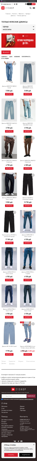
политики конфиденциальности (26, 399)
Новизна (4, 56)
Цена (10, 56)
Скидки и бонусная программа (7, 435)
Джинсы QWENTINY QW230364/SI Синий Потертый (28, 87)
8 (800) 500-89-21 (7, 4)
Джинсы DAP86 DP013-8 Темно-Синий (9, 272)
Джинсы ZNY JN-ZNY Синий (9, 346)
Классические (30, 361)
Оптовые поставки (6, 410)
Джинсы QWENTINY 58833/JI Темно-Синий (9, 198)
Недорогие (12, 361)
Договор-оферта (6, 433)
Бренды (22, 408)
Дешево (3, 363)
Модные (20, 361)
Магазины (4, 406)
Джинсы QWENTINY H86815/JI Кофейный (27, 161)
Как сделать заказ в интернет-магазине (7, 426)
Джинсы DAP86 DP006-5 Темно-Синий (9, 310)
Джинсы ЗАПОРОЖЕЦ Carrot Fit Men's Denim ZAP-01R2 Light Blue (27, 347)
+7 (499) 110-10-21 (25, 423)
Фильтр (6, 52)
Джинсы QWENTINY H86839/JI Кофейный (9, 161)
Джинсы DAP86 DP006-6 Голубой (28, 272)
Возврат (3, 421)
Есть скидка (5, 58)
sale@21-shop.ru (24, 427)
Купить (9, 94)
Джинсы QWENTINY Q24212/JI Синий (9, 124)
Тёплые (3, 361)
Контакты (4, 423)
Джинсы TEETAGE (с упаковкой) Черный (28, 198)
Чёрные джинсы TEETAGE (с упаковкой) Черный (9, 235)
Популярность (26, 56)
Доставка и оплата (6, 419)
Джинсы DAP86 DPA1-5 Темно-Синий (28, 235)
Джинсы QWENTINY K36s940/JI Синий (28, 124)
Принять (11, 455)
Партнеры (23, 410)
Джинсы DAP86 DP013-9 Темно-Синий (28, 310)
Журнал (22, 406)
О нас (3, 408)
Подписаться (31, 396)
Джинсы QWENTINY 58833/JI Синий (9, 87)
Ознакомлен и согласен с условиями (18, 399)
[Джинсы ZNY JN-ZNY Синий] (9, 333)
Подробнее (26, 455)
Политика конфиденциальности (7, 430)
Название (17, 56)
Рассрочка (4, 412)
